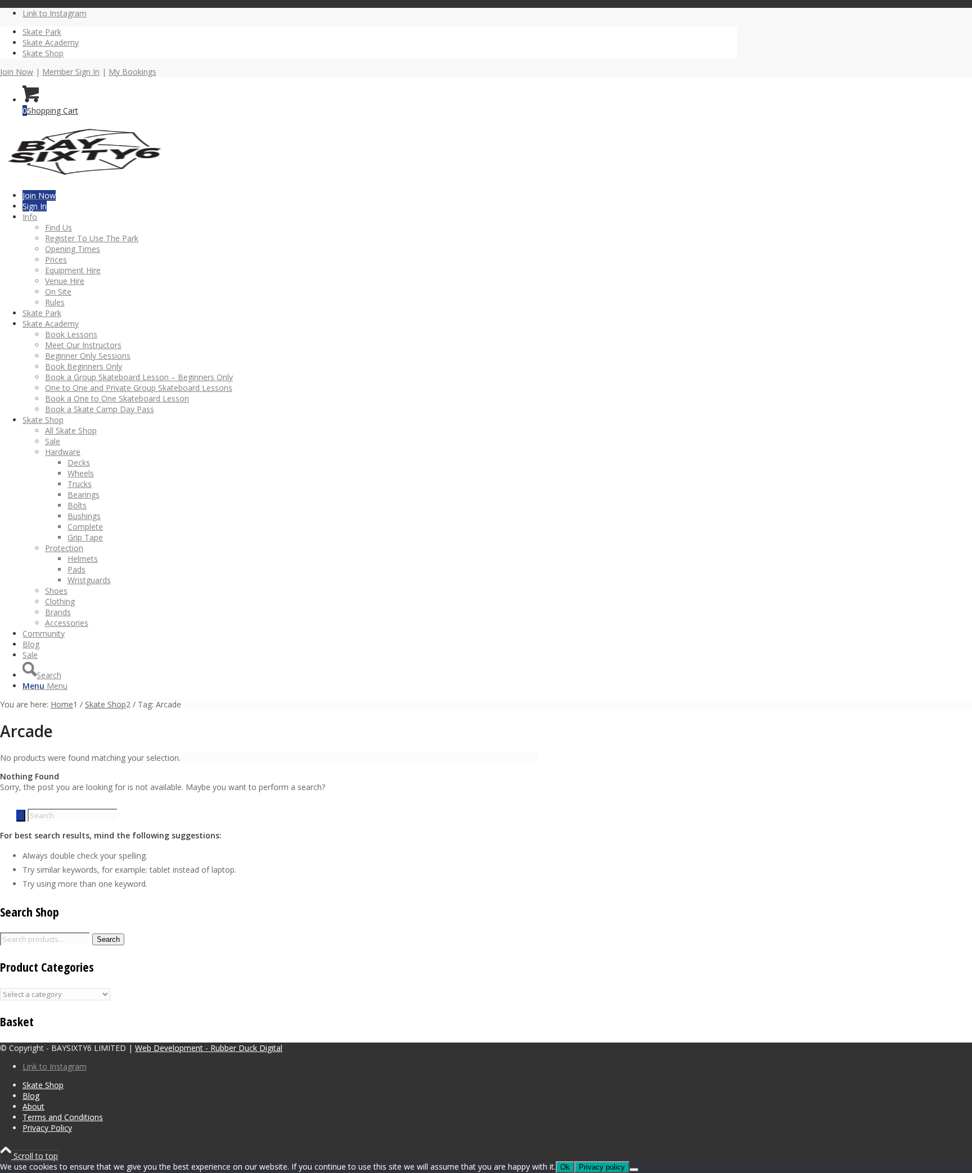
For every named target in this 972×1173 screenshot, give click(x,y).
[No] (633, 1169)
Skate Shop (43, 53)
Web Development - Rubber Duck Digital (208, 1048)
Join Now (16, 71)
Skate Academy (50, 42)
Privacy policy (602, 1167)
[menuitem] (379, 31)
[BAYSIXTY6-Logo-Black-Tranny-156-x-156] (84, 177)
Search (108, 939)
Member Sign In (71, 71)
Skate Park (41, 31)
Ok (565, 1167)
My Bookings (132, 71)
